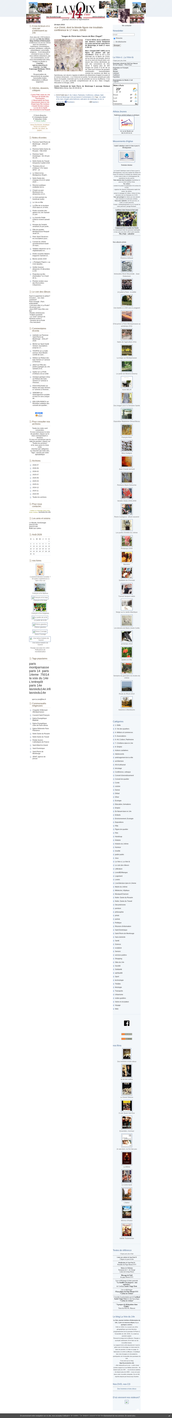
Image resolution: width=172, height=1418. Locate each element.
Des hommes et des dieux (126, 1061)
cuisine (117, 786)
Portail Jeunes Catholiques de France (41, 741)
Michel (35, 344)
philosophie (119, 912)
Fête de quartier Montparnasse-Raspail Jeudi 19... (41, 231)
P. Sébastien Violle (40, 119)
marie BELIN (126, 390)
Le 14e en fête (38, 202)
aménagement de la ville (124, 757)
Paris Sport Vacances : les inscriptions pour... (41, 237)
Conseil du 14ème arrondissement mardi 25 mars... (41, 243)
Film (116, 833)
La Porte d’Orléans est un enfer (41, 373)
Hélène (35, 358)
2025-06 (36, 478)
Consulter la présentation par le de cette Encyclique (127, 1299)
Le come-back (127, 1185)
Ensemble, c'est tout (126, 1131)
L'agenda (116, 81)
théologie (118, 987)
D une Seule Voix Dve (127, 1113)
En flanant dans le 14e (123, 811)
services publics (121, 955)
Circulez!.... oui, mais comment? (36, 299)
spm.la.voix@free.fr (39, 699)
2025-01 (36, 484)
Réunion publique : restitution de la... (39, 186)
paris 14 (34, 671)
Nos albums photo (119, 242)
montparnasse (39, 667)
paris (32, 663)
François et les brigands (40, 613)
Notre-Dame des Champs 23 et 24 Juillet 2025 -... (41, 180)
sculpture (118, 948)
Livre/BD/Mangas (121, 872)
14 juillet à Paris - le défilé (126, 292)
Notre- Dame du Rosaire (124, 897)
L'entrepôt (36, 682)
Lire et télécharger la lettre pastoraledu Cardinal (127, 1283)
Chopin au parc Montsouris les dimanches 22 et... (39, 192)
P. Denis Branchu (40, 115)
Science (118, 944)
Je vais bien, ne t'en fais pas (127, 1149)
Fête (116, 826)
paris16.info (33, 525)
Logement (118, 876)
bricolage (118, 768)
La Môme (126, 1167)
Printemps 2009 (126, 549)
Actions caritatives (121, 750)
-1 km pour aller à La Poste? (39, 305)
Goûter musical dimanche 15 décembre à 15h (41, 269)
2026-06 (36, 468)
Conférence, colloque (123, 772)
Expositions (119, 822)
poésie (117, 919)
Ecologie (118, 801)
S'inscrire (119, 38)
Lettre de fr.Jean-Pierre (127, 1272)
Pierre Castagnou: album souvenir (126, 517)
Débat (117, 793)
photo (117, 915)
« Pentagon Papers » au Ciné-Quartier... (41, 263)
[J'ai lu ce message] (169, 1416)
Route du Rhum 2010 (127, 694)
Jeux (117, 858)
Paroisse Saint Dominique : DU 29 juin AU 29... (41, 156)
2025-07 (36, 475)
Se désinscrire (121, 42)
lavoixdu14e (37, 692)
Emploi (117, 808)
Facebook (70, 102)
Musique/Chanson (121, 894)
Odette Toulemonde (127, 1238)
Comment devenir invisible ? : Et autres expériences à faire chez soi (40, 579)
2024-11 (36, 491)
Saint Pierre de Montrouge (38, 752)
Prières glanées (40, 627)
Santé (117, 941)
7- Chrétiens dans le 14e (124, 743)
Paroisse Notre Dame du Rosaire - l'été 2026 (42, 150)
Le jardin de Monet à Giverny (126, 374)
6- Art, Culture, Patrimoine (124, 739)
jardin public (119, 854)
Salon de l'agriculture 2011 (127, 342)
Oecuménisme (120, 905)
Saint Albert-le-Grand (40, 745)
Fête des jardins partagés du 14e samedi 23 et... (41, 367)
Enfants (118, 815)
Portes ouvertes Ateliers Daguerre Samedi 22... (41, 255)
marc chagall (64, 99)
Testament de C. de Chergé (126, 1270)
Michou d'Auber (126, 1221)
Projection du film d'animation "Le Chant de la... (41, 276)
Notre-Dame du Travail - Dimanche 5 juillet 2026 (41, 162)
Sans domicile (120, 937)
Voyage (118, 1005)
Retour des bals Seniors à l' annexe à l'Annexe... (41, 360)
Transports (119, 991)
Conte (117, 783)
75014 (44, 674)
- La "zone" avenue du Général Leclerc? (37, 317)
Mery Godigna (127, 453)
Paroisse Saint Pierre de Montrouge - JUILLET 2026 (41, 144)
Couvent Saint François (41, 715)
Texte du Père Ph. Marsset (127, 1306)
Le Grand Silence (126, 1097)
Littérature (118, 869)
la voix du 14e (38, 678)
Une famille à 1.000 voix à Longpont (127, 308)
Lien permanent (76, 97)
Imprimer (95, 102)
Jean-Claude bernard (127, 469)
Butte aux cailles (35, 528)
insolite (117, 851)
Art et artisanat (120, 765)
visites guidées (120, 998)
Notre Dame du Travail (41, 737)
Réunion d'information (123, 926)
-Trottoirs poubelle (35, 315)
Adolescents (119, 754)
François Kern (127, 437)
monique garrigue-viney (41, 377)
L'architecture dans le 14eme (125, 883)
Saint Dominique (39, 748)
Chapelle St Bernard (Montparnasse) (40, 711)
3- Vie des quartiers (122, 729)
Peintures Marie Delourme (126, 485)
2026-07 (36, 465)
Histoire (118, 840)
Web (116, 1009)
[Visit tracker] (127, 1403)
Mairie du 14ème (121, 887)
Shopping (118, 959)
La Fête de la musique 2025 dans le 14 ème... (41, 206)
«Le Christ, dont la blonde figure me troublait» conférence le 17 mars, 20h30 (78, 28)
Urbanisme (119, 994)
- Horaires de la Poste (37, 320)
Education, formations (123, 804)
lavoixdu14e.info (45, 512)
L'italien (127, 1203)
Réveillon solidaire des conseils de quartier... (41, 404)
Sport (117, 977)
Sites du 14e (119, 962)
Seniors (118, 951)
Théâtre (118, 984)
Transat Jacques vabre (126, 596)
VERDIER (36, 393)
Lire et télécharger (126, 1291)
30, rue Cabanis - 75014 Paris (122, 65)
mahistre (36, 335)
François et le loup (40, 600)
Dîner (117, 797)
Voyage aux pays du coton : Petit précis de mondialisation (40, 650)
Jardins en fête (126, 660)
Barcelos (126, 564)
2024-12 (36, 487)
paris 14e (35, 685)
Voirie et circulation (122, 1002)
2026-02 (36, 471)
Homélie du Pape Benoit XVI (126, 1265)
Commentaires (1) (88, 97)
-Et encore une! (34, 307)
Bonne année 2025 (40, 259)
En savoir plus (130, 1416)
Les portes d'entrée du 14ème (127, 533)
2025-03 (36, 481)
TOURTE (36, 351)
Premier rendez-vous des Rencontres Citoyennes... (40, 283)
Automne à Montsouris (127, 710)
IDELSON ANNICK (39, 402)
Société (118, 966)
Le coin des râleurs (122, 865)
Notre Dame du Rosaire (41, 734)
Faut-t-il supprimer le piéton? (39, 296)
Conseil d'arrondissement (124, 775)
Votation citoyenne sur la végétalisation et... (41, 250)
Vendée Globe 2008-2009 (126, 501)
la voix (100, 99)
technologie (119, 980)
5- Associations (120, 736)
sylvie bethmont (74, 99)
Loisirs (117, 880)
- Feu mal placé (34, 322)
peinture (118, 908)
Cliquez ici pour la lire (127, 1259)
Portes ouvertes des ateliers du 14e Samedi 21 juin (41, 212)
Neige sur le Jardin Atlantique (126, 612)
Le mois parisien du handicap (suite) (40, 198)
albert (35, 365)
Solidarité (118, 969)
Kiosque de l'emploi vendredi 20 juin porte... (41, 225)
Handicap (118, 837)
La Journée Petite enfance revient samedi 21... (41, 219)
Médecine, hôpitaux (122, 890)
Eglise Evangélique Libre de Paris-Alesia (40, 724)
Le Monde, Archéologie (37, 523)
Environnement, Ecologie (124, 819)
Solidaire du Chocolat (127, 580)
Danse (117, 790)
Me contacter (126, 26)
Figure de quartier (121, 829)
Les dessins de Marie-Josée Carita (126, 628)
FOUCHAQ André (39, 386)
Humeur (118, 847)
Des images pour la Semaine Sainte (127, 406)
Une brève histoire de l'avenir (40, 644)
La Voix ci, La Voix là (122, 862)
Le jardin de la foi (40, 620)
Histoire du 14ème (121, 844)
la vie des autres (127, 1079)
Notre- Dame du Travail (123, 901)
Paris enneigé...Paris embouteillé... (36, 302)
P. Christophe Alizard (39, 117)
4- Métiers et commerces (124, 732)
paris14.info (33, 526)
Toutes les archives (39, 497)
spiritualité (119, 973)
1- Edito (118, 725)
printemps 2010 (126, 644)
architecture (119, 761)
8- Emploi (118, 747)
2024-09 (36, 494)
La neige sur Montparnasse (127, 358)
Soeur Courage (40, 634)
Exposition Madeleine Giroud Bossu (127, 421)
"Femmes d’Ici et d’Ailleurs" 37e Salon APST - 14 (40, 168)
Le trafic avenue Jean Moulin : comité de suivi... (40, 353)
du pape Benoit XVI (126, 1276)
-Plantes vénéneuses (37, 313)
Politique (118, 923)
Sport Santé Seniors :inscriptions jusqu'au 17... (41, 346)
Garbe (35, 372)
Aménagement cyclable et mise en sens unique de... (41, 396)
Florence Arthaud (127, 258)
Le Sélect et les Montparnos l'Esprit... (40, 174)
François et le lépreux (40, 593)
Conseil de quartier (122, 779)
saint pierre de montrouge (88, 99)
